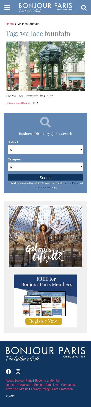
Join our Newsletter (19, 384)
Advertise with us (17, 389)
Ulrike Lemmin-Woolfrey (18, 103)
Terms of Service (42, 187)
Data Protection (62, 389)
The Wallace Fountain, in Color (29, 96)
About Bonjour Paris (19, 380)
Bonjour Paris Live (46, 384)
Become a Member (48, 380)
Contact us (68, 384)
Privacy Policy (71, 183)
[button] (45, 96)
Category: (15, 159)
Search (46, 177)
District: (13, 142)
